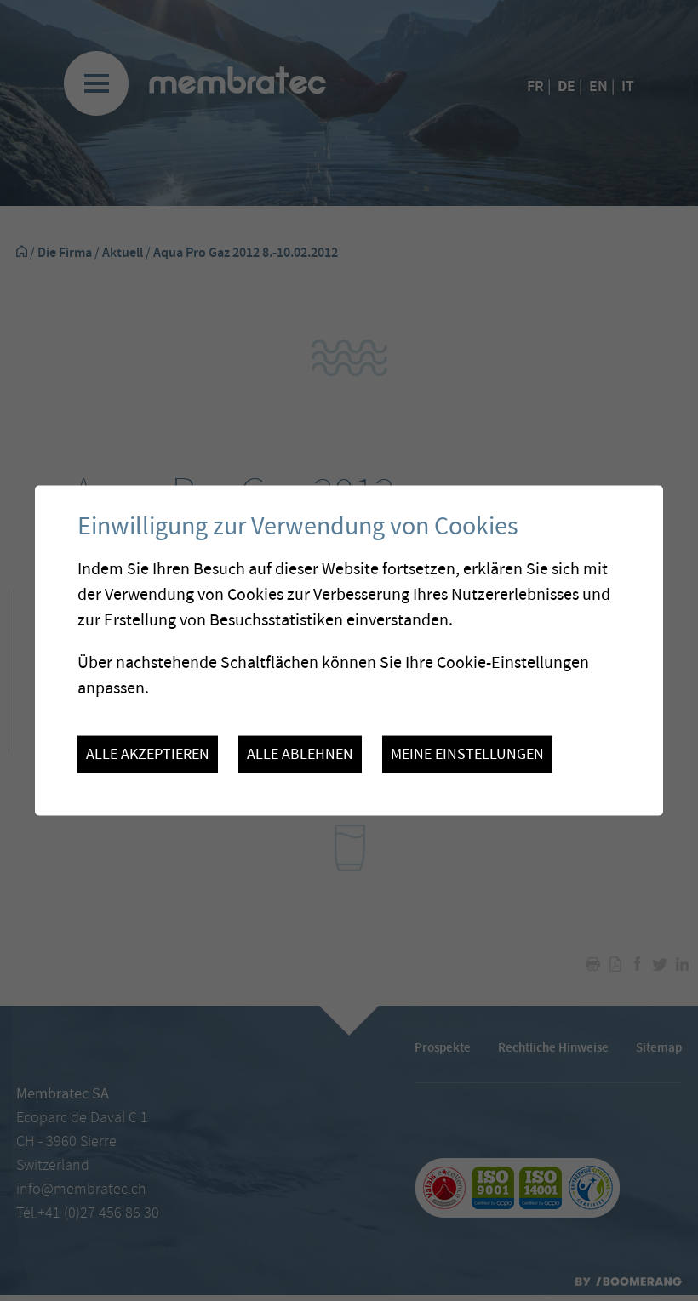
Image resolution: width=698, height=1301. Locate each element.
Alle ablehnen (300, 755)
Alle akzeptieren (147, 755)
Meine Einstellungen (467, 755)
